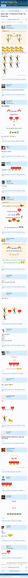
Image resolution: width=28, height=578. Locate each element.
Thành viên (9, 5)
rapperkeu (9, 141)
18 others (21, 389)
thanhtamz (9, 490)
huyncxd (15, 79)
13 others (21, 190)
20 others (17, 323)
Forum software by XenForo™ (6, 576)
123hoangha (9, 293)
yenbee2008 (9, 275)
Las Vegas (8, 495)
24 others (18, 373)
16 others (21, 286)
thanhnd (8, 162)
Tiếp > (21, 22)
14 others (20, 79)
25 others (16, 557)
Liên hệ (22, 574)
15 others (21, 94)
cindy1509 (12, 373)
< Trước (2, 22)
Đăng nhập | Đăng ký (22, 1)
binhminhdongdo (10, 448)
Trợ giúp (25, 574)
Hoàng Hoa (4, 94)
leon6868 (8, 526)
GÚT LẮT (8, 546)
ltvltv (11, 471)
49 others (19, 141)
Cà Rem (8, 197)
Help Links (16, 5)
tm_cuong (8, 431)
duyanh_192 (9, 84)
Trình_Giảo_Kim (10, 378)
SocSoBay (8, 25)
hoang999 (8, 181)
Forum (3, 5)
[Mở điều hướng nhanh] (26, 10)
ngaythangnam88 (10, 395)
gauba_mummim (10, 238)
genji (7, 146)
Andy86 (8, 477)
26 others (16, 471)
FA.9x (7, 351)
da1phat (8, 323)
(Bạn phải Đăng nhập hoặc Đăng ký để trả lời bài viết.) (17, 562)
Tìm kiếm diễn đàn (4, 7)
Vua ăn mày (9, 329)
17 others (21, 156)
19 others (21, 232)
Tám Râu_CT (9, 101)
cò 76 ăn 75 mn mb (9, 79)
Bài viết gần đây (13, 7)
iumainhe (3, 79)
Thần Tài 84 (4, 141)
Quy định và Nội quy (24, 576)
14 (18, 22)
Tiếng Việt (3, 574)
